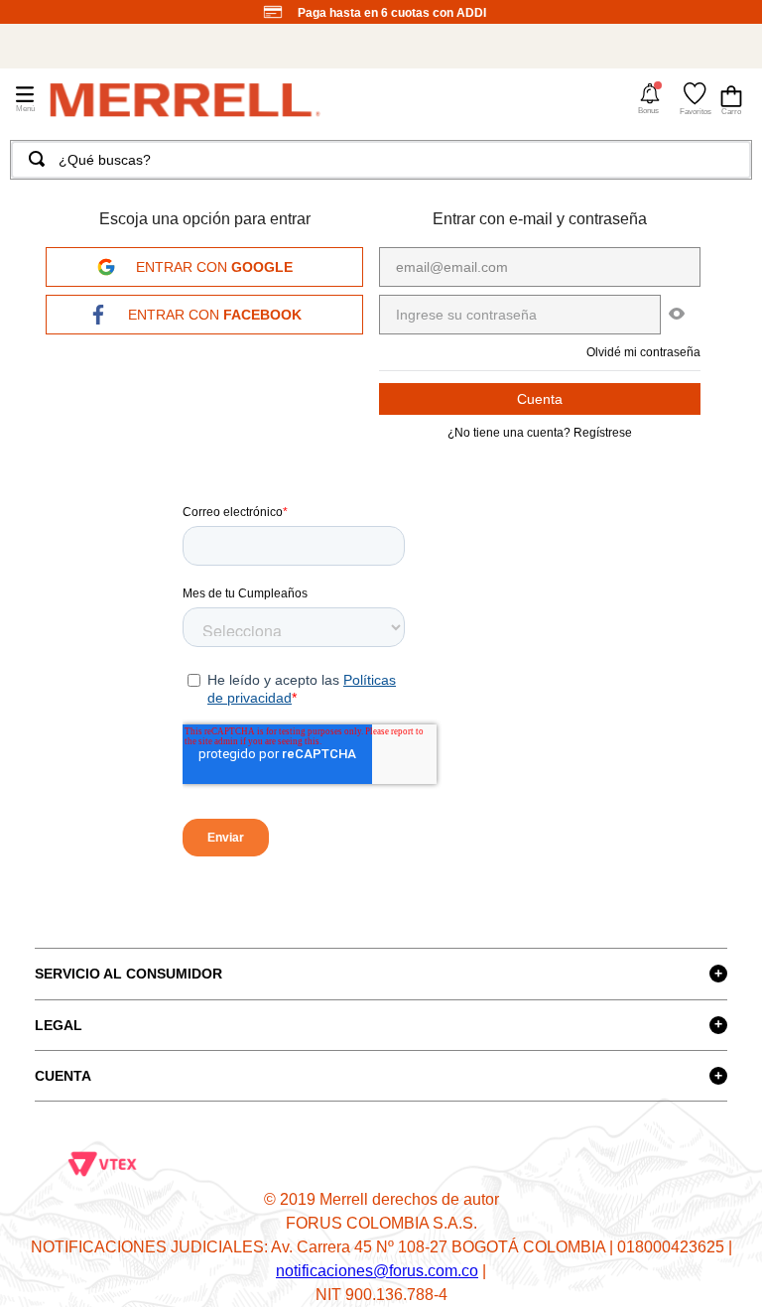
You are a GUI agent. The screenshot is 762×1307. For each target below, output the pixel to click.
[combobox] (381, 160)
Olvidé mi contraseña (643, 352)
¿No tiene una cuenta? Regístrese (539, 433)
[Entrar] (539, 399)
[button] (650, 99)
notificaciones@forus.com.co (377, 1270)
